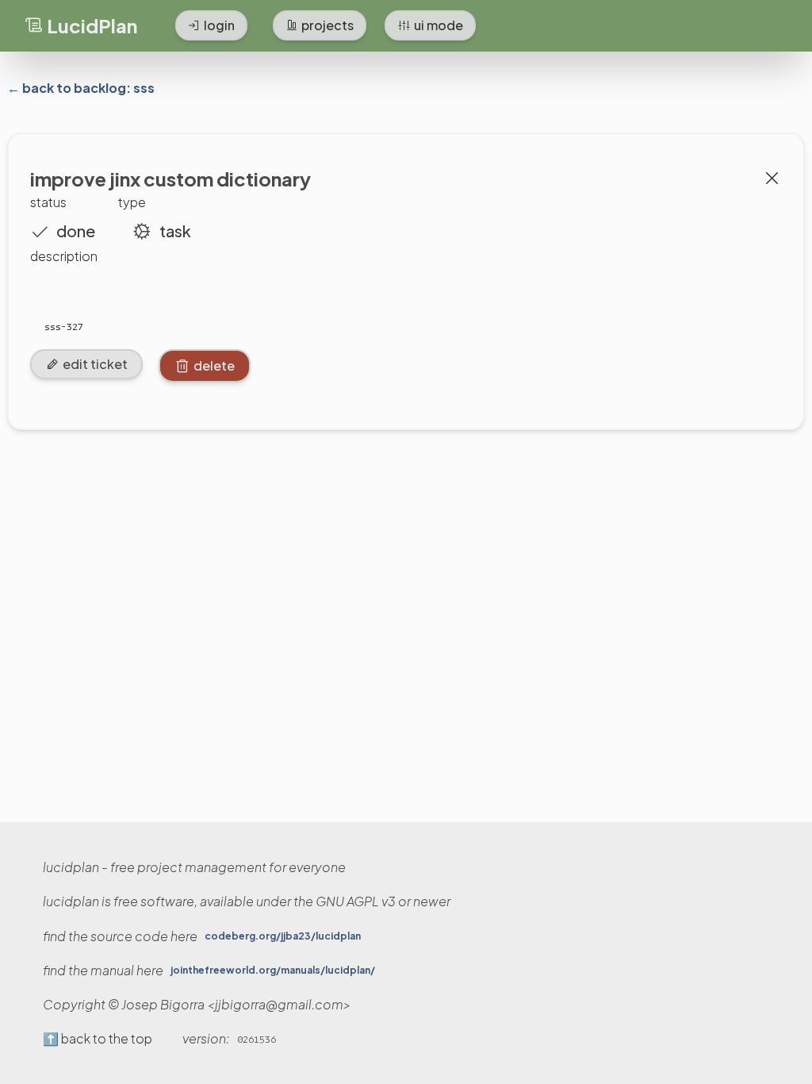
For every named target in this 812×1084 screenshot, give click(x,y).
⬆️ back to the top (97, 1038)
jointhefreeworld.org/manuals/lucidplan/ (272, 970)
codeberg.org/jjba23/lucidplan (283, 936)
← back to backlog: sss (81, 88)
